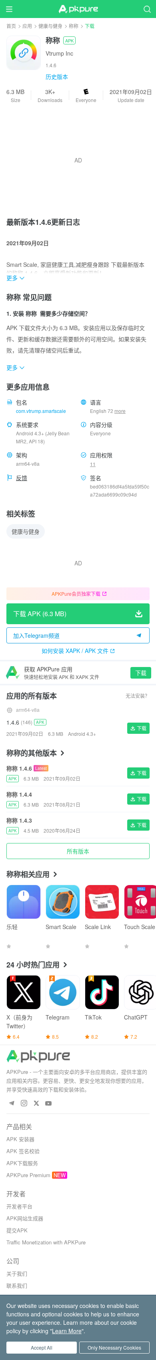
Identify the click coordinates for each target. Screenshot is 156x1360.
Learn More (67, 1331)
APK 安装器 (20, 1139)
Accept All (41, 1347)
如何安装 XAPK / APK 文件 (75, 651)
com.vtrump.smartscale (41, 410)
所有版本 (78, 851)
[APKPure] (78, 9)
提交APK (17, 1230)
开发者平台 (19, 1206)
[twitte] (36, 1104)
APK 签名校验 (23, 1151)
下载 (140, 673)
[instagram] (24, 1104)
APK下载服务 (22, 1163)
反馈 (21, 478)
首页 (11, 25)
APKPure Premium (28, 1175)
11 (93, 464)
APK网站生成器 (24, 1218)
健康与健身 (50, 25)
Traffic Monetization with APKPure (46, 1242)
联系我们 (16, 1285)
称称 (73, 25)
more (120, 411)
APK (69, 40)
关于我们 (16, 1273)
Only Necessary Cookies (114, 1347)
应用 (27, 25)
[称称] (23, 52)
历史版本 (57, 76)
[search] (147, 9)
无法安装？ (138, 695)
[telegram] (11, 1104)
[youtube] (49, 1104)
